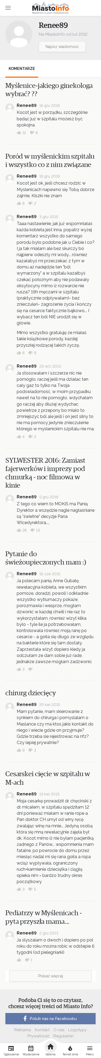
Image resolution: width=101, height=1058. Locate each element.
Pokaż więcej (50, 976)
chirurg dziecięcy (30, 693)
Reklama (22, 1029)
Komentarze (22, 68)
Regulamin (63, 1036)
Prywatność (38, 1036)
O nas (58, 1029)
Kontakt (42, 1029)
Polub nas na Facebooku (53, 1018)
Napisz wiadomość (62, 46)
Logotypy (77, 1029)
